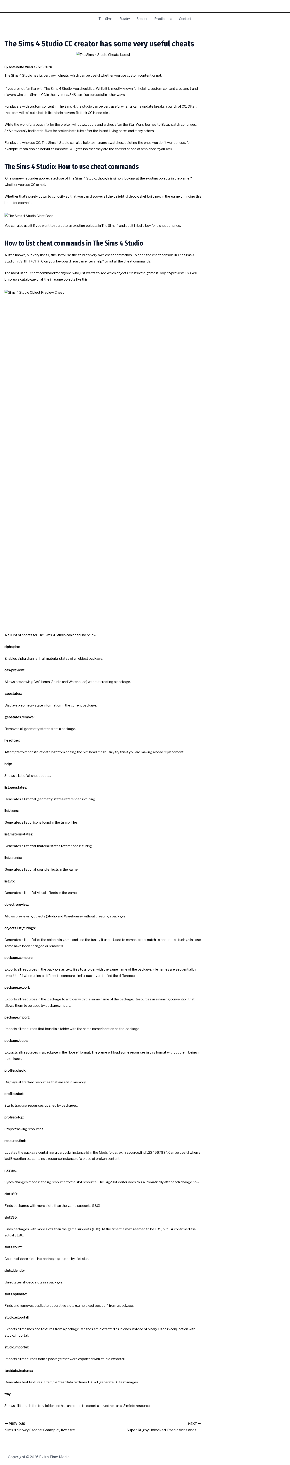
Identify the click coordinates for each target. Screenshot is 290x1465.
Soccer (142, 19)
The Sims (106, 19)
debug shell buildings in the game (154, 196)
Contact (185, 19)
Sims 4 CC (37, 95)
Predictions (163, 19)
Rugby (124, 19)
